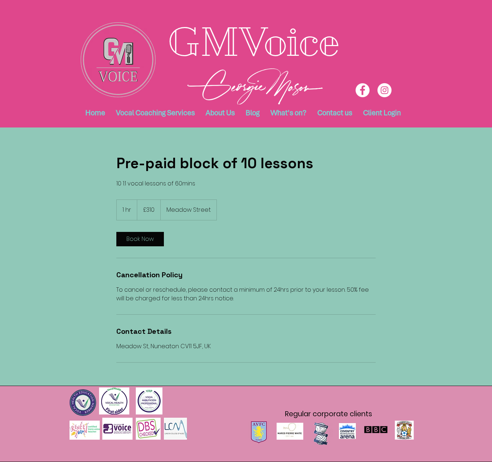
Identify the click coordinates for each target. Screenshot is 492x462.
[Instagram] (384, 90)
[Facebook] (362, 90)
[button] (220, 112)
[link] (140, 239)
